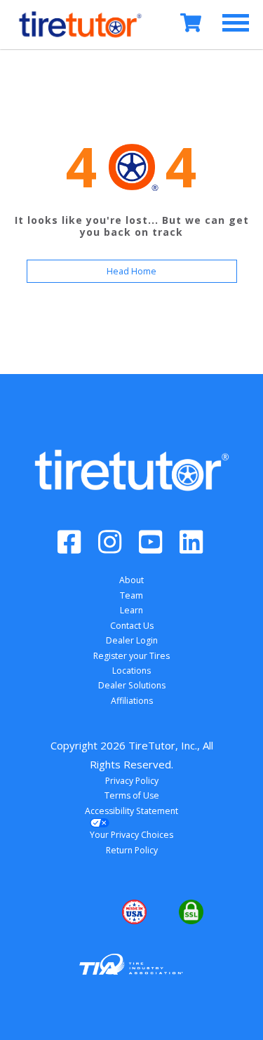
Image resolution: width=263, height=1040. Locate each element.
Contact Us (132, 626)
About (131, 580)
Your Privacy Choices (131, 835)
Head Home (131, 271)
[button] (75, 912)
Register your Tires (131, 656)
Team (131, 595)
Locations (131, 670)
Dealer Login (132, 640)
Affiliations (132, 701)
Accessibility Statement (131, 811)
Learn (131, 610)
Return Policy (132, 850)
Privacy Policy (132, 781)
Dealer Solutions (132, 685)
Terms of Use (131, 795)
